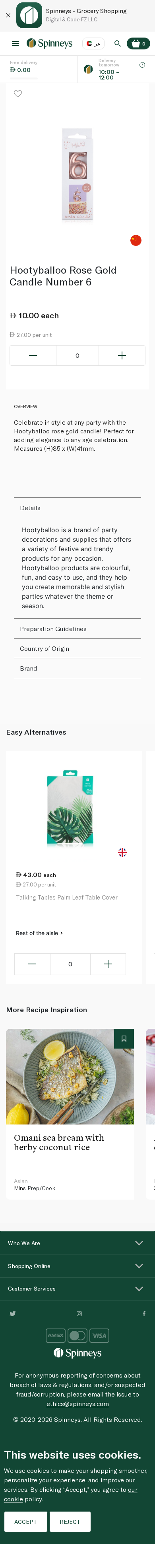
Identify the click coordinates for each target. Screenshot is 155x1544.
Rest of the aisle (38, 933)
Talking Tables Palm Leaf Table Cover (67, 897)
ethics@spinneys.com (77, 1403)
